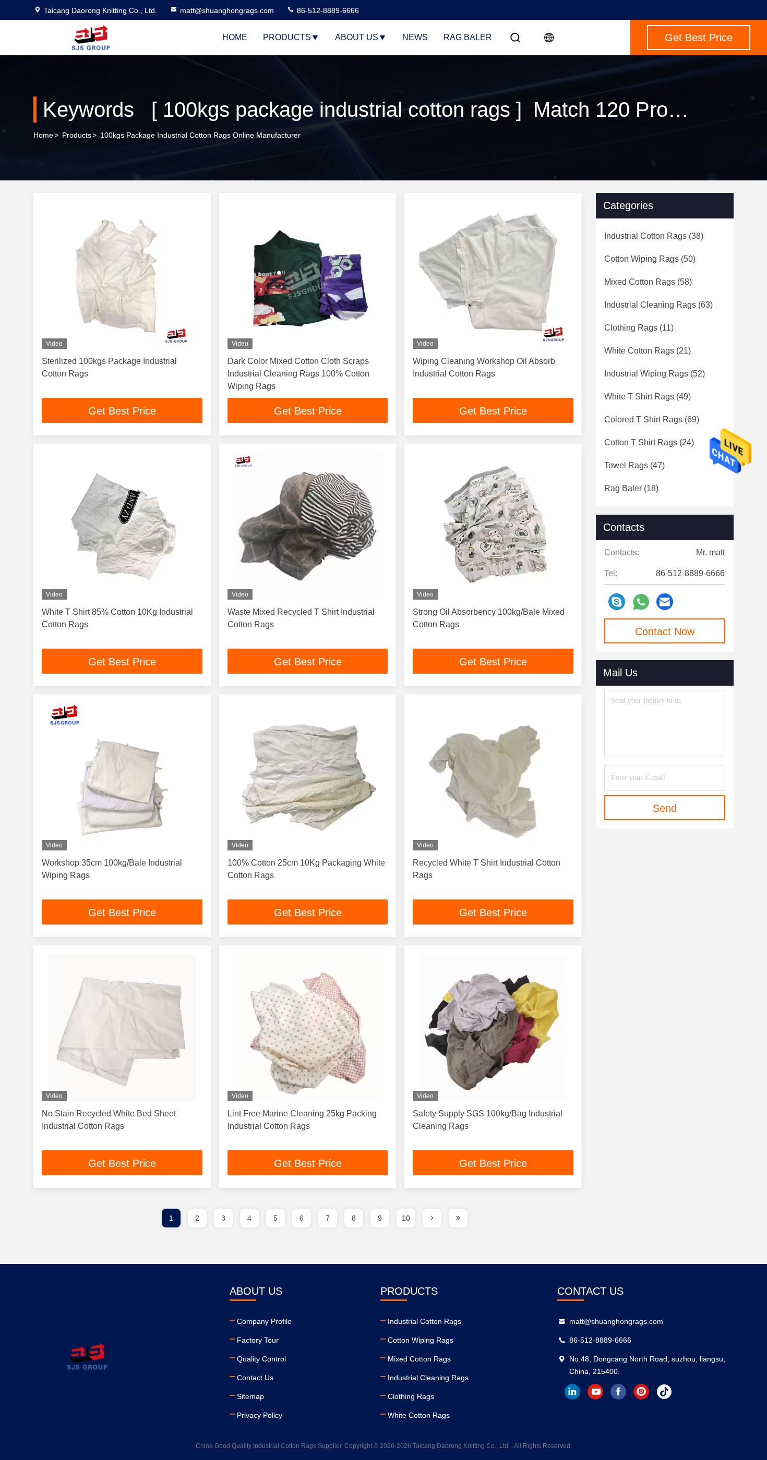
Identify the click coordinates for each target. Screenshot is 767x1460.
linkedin (572, 1392)
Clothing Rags (411, 1396)
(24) (649, 442)
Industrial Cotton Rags (424, 1321)
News (415, 37)
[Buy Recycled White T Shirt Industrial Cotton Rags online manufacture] (493, 776)
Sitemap (250, 1396)
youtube (595, 1392)
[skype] (617, 602)
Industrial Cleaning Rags (428, 1377)
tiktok (664, 1392)
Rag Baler (468, 37)
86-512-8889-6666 (327, 10)
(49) (647, 396)
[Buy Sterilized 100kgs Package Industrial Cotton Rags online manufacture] (122, 275)
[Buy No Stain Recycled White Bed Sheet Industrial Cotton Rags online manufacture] (122, 1027)
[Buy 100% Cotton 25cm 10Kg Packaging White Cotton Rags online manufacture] (307, 776)
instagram (641, 1392)
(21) (647, 350)
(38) (653, 236)
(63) (658, 304)
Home (234, 37)
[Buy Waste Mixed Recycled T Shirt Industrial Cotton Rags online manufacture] (307, 526)
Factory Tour (258, 1340)
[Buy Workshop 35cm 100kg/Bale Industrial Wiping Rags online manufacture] (122, 776)
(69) (651, 419)
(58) (648, 281)
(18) (631, 488)
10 (406, 1218)
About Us (356, 37)
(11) (639, 327)
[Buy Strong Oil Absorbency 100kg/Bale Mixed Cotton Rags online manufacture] (493, 526)
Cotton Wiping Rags (420, 1340)
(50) (650, 258)
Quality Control (261, 1359)
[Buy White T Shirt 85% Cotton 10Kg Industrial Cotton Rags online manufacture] (122, 526)
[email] (665, 602)
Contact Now (664, 631)
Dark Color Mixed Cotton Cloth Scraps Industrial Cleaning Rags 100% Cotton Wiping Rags (298, 374)
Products (287, 37)
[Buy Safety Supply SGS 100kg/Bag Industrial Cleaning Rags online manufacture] (493, 1027)
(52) (654, 373)
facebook (618, 1392)
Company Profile (264, 1321)
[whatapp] (641, 602)
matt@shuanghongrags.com (227, 10)
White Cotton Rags (419, 1415)
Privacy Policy (259, 1415)
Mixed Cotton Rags (419, 1359)
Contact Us (255, 1377)
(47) (634, 465)
